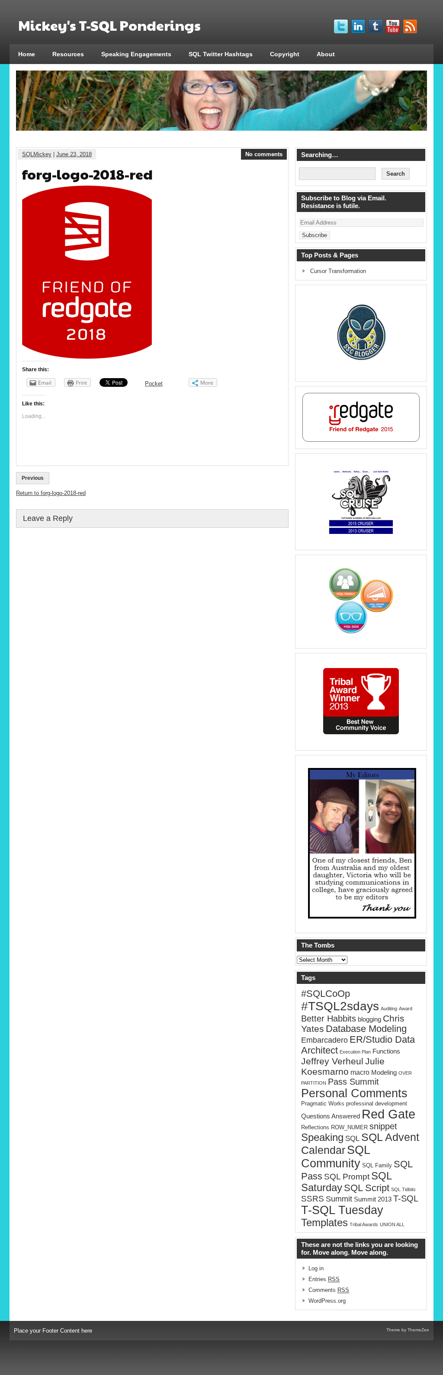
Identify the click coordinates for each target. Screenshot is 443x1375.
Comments (328, 1290)
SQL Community (335, 1157)
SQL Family (377, 1165)
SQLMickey (36, 154)
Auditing (389, 1008)
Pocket (154, 383)
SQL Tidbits (403, 1189)
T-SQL (405, 1198)
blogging (369, 1019)
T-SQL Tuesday (342, 1210)
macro (359, 1072)
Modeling (384, 1072)
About (326, 54)
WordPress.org (327, 1301)
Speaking (322, 1137)
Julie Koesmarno (343, 1066)
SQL (352, 1138)
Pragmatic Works (322, 1103)
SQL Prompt (346, 1176)
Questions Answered (330, 1116)
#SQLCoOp (325, 993)
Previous (33, 478)
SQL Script (366, 1188)
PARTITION (313, 1083)
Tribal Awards (364, 1224)
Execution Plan (355, 1051)
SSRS (312, 1198)
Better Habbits (328, 1018)
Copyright (284, 54)
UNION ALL (392, 1224)
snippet (383, 1126)
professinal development (376, 1103)
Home (26, 54)
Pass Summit (353, 1081)
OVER (405, 1073)
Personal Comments (354, 1093)
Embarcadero (324, 1039)
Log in (316, 1268)
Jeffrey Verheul (332, 1061)
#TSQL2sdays (340, 1006)
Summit (339, 1198)
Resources (68, 54)
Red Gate (388, 1114)
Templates (324, 1222)
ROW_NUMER (349, 1127)
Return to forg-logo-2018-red (51, 493)
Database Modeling (366, 1029)
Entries (324, 1279)
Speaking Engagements (136, 54)
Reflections (315, 1127)
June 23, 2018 (74, 154)
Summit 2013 (373, 1199)
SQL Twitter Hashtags (221, 54)
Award (405, 1008)
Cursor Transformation (338, 271)
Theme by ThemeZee (407, 1329)
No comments (263, 154)
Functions (386, 1051)
